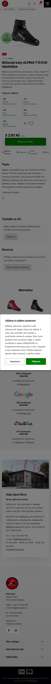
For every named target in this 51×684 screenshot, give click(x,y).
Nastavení (15, 361)
